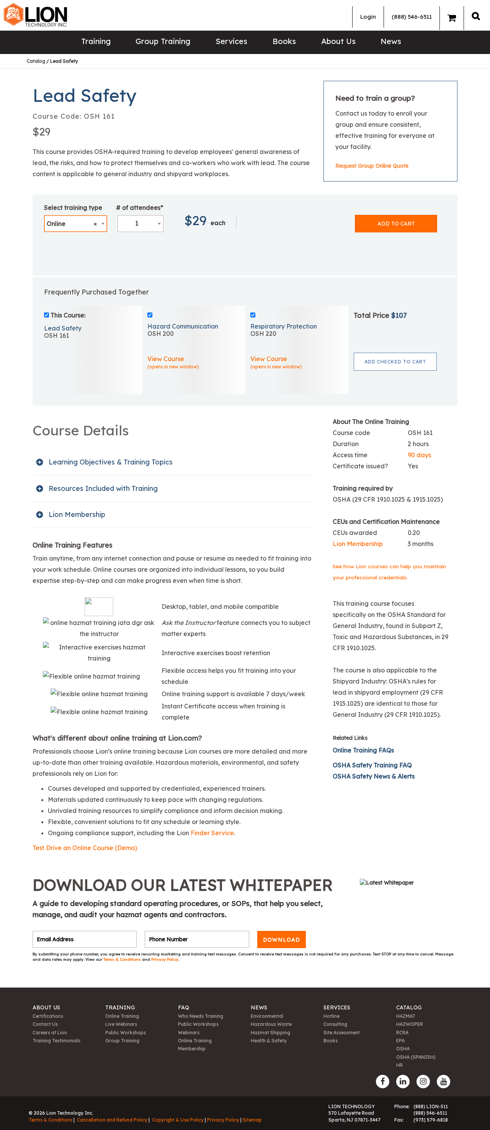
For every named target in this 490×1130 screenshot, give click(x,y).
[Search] (476, 16)
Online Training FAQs (363, 750)
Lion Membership (358, 544)
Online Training (122, 1016)
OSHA (403, 1049)
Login (368, 16)
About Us (338, 41)
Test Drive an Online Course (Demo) (85, 848)
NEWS (259, 1007)
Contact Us (45, 1024)
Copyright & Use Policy (178, 1120)
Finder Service (212, 833)
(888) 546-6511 (412, 16)
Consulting (335, 1024)
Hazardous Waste (271, 1024)
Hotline (331, 1016)
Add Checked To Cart (395, 362)
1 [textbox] (136, 223)
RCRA (402, 1032)
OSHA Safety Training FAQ (372, 765)
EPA (400, 1040)
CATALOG (409, 1007)
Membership (192, 1049)
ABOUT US (46, 1007)
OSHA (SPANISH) (416, 1057)
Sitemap (252, 1120)
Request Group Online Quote (371, 165)
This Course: (68, 315)
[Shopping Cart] (452, 18)
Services (231, 41)
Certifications (48, 1016)
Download (281, 939)
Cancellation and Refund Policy (112, 1120)
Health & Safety (269, 1040)
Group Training (163, 41)
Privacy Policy (164, 959)
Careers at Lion (50, 1032)
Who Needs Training (200, 1016)
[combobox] (75, 223)
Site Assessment (341, 1032)
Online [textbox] (72, 223)
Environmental (267, 1016)
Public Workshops (125, 1032)
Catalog (36, 61)
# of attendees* (139, 207)
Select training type (73, 207)
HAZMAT (405, 1016)
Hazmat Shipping (270, 1032)
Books (284, 41)
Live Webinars (121, 1024)
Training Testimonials (56, 1040)
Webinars (188, 1032)
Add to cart (396, 223)
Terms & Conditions (122, 959)
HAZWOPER (409, 1024)
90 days (419, 455)
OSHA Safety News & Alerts (374, 776)
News (391, 41)
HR (399, 1065)
